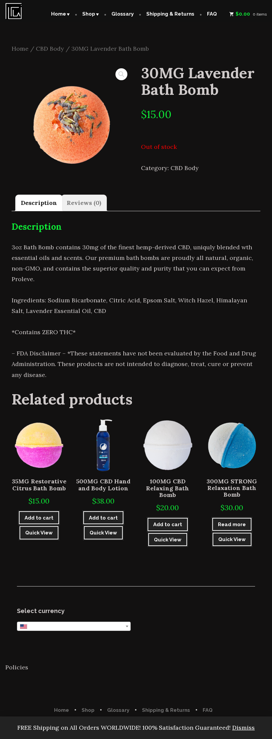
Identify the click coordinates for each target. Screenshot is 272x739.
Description (39, 203)
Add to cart (39, 518)
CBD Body (50, 48)
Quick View (39, 533)
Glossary (122, 14)
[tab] (39, 203)
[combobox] (74, 626)
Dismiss (243, 727)
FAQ (212, 14)
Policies (16, 667)
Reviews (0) (84, 203)
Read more (232, 524)
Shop (88, 14)
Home (58, 14)
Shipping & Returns (170, 14)
